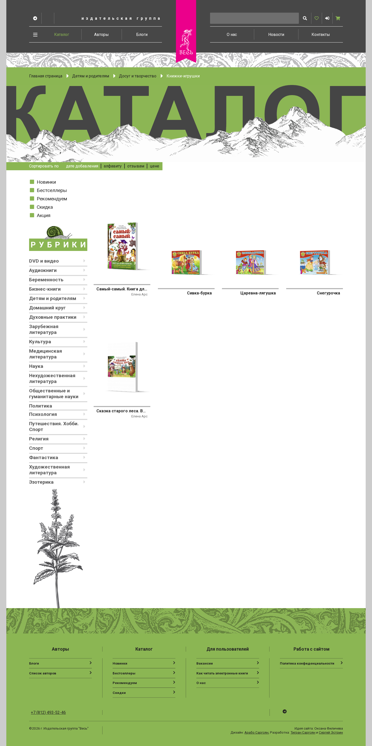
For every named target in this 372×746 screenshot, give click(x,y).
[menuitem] (62, 34)
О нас (232, 34)
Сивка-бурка (199, 293)
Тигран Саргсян (303, 732)
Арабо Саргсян (256, 732)
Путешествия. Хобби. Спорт (54, 426)
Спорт (36, 448)
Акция (43, 215)
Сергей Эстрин (331, 732)
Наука (36, 366)
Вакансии (204, 663)
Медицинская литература (45, 354)
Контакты (321, 34)
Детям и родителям (90, 76)
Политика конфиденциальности (307, 663)
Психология (43, 414)
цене (154, 166)
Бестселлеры (52, 190)
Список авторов (42, 673)
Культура (40, 342)
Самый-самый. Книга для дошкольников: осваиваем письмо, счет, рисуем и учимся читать (122, 289)
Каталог (61, 34)
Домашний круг (47, 308)
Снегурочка (328, 293)
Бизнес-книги (45, 289)
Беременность (46, 280)
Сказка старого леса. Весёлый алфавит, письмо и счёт (122, 411)
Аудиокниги (43, 270)
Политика (40, 406)
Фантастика (43, 457)
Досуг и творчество (137, 76)
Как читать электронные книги (222, 673)
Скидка (45, 207)
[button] (327, 18)
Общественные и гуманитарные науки (53, 393)
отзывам (135, 166)
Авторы (101, 34)
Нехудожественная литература (52, 378)
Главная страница (45, 76)
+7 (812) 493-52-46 (48, 712)
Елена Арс (139, 294)
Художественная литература (49, 470)
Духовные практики (52, 317)
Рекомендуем (52, 199)
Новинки (46, 182)
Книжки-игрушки (183, 76)
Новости (276, 34)
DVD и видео (44, 261)
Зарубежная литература (43, 329)
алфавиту (113, 166)
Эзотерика (41, 482)
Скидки (119, 693)
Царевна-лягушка (258, 293)
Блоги (142, 34)
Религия (39, 439)
